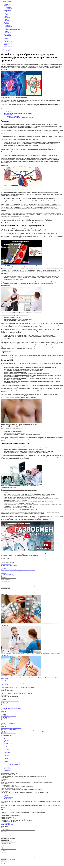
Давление (7, 14)
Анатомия (8, 564)
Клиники (6, 40)
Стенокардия (7, 32)
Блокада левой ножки (7, 574)
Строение (7, 111)
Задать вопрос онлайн (7, 824)
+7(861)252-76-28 (5, 50)
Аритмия (6, 5)
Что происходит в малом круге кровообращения (18, 113)
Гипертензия (7, 13)
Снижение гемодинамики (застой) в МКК (20, 117)
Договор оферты (8, 797)
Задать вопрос (5, 777)
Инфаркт (6, 19)
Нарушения (8, 114)
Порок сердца (8, 26)
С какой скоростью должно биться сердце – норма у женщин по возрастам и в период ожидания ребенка (30, 653)
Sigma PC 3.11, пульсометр (8, 723)
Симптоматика (8, 41)
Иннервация (7, 17)
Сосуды (6, 31)
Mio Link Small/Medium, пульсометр (11, 708)
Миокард (6, 22)
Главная (3, 564)
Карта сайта (7, 798)
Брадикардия (7, 10)
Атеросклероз (8, 7)
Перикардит (7, 25)
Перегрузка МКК (13, 116)
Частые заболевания (6, 1)
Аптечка (6, 38)
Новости (6, 44)
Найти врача (4, 783)
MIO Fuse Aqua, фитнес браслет (10, 701)
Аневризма (7, 4)
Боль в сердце (8, 8)
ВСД (5, 11)
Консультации (8, 43)
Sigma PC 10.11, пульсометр (8, 716)
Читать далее (4, 625)
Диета (5, 16)
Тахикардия (7, 34)
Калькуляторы (8, 46)
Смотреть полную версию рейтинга (11, 728)
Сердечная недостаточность (12, 29)
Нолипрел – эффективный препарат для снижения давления (18, 570)
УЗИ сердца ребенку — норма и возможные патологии (16, 693)
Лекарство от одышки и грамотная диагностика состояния (17, 687)
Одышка (6, 23)
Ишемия (6, 20)
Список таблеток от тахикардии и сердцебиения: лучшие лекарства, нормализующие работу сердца (29, 623)
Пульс (5, 28)
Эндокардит (7, 35)
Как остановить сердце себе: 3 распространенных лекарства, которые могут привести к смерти (28, 683)
